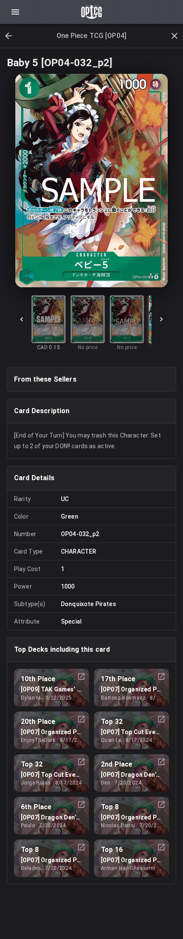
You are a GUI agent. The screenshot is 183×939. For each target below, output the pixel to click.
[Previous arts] (21, 319)
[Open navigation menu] (15, 11)
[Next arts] (161, 319)
